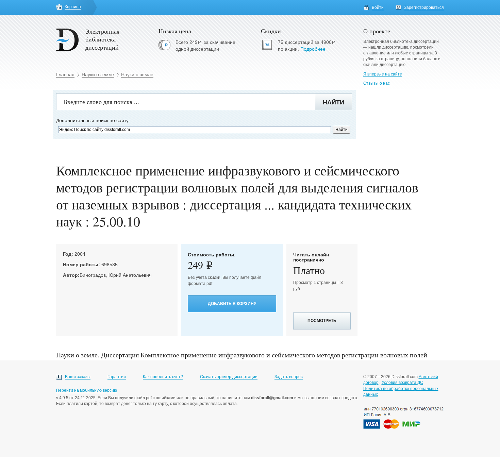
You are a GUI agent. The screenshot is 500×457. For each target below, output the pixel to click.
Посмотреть (321, 320)
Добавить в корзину (232, 303)
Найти (333, 102)
